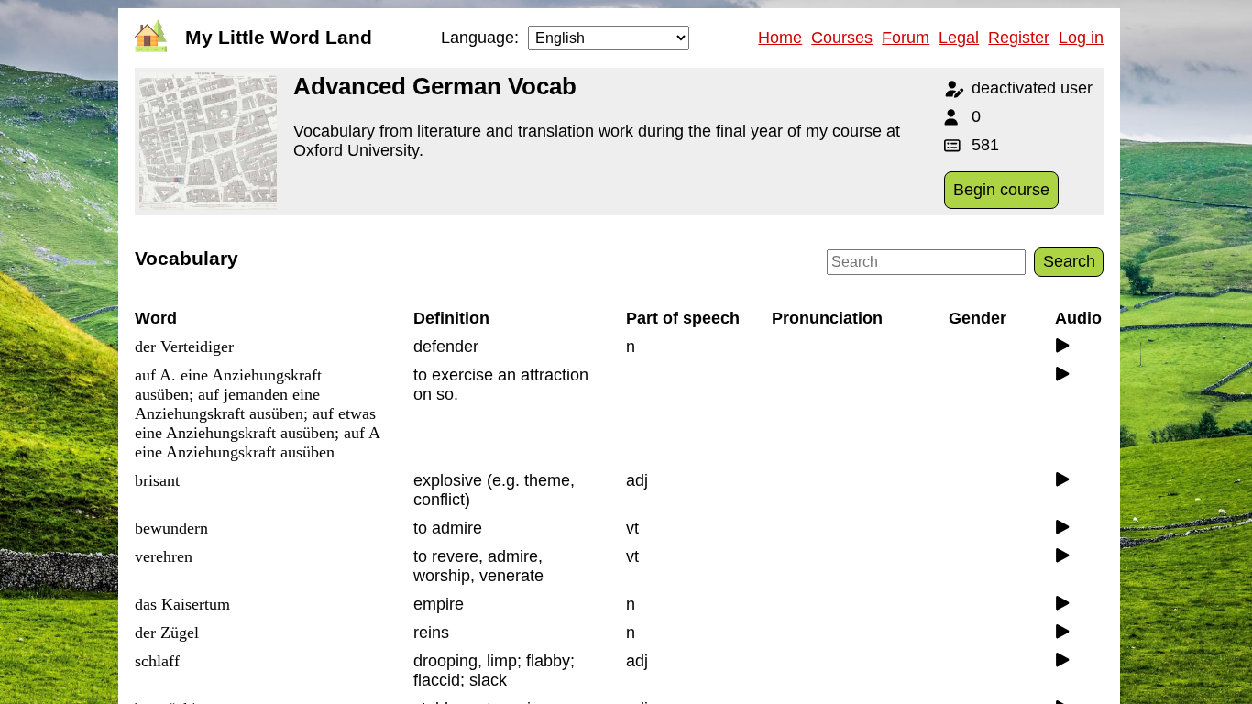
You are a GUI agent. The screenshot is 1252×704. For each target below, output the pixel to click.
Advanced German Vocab (435, 86)
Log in (1081, 37)
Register (1018, 37)
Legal (959, 37)
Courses (842, 37)
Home (780, 37)
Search (1069, 261)
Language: (480, 37)
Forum (905, 37)
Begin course (1001, 190)
